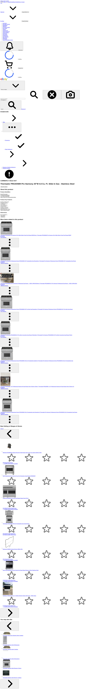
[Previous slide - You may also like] (9, 626)
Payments (5, 33)
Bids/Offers (5, 25)
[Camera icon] (70, 94)
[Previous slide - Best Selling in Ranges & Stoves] (9, 433)
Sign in (4, 2)
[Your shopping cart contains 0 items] (9, 68)
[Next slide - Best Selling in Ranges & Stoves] (9, 613)
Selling (4, 29)
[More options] (9, 242)
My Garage (5, 34)
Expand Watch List (25, 12)
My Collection (5, 36)
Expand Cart (20, 68)
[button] (10, 105)
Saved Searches (6, 31)
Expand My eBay (25, 21)
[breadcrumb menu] (12, 127)
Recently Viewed (6, 24)
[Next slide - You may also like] (9, 683)
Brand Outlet (15, 2)
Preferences (5, 35)
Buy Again (5, 28)
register (9, 2)
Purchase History (6, 27)
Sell (1, 3)
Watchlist (5, 26)
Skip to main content (4, 0)
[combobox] (12, 98)
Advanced (23, 109)
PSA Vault (5, 38)
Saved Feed (5, 30)
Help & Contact (21, 2)
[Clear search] (52, 94)
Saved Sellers (6, 32)
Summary (5, 23)
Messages (5, 37)
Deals (12, 2)
